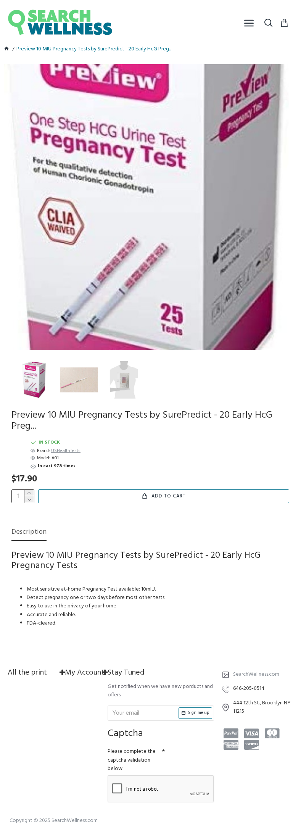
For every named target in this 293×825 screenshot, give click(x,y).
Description (29, 533)
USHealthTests (65, 451)
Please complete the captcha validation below (132, 760)
